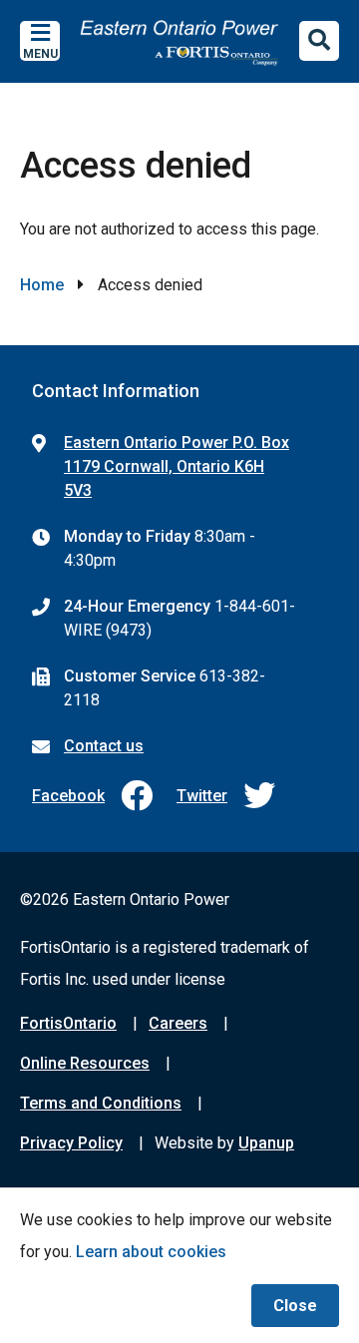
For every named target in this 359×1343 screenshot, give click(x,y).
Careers (178, 1023)
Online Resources (85, 1063)
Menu (40, 54)
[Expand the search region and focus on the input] (319, 41)
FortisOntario (68, 1023)
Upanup (266, 1142)
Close (295, 1305)
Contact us (104, 745)
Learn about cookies (151, 1251)
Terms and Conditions (100, 1103)
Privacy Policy (71, 1142)
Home (42, 284)
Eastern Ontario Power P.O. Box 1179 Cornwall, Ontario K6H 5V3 (176, 466)
